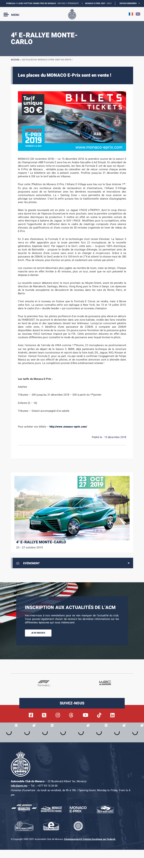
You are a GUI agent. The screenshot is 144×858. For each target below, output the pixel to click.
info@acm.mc (19, 786)
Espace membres (129, 3)
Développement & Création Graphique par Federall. (90, 839)
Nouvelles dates (104, 3)
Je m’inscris (38, 632)
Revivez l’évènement (56, 3)
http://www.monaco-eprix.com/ (68, 427)
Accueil (15, 59)
